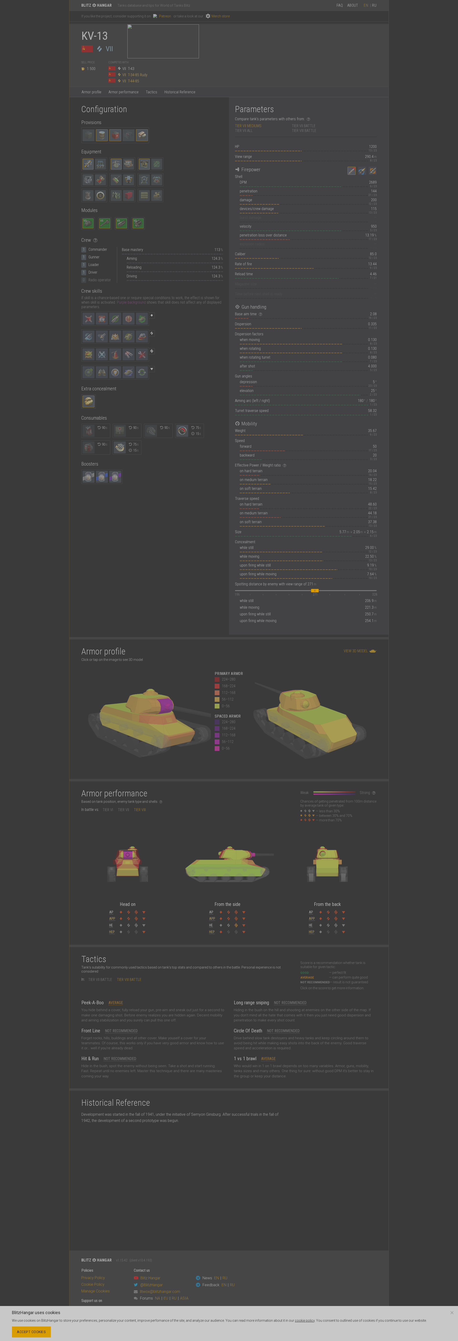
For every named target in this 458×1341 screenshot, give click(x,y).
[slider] (315, 591)
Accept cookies (31, 1332)
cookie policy (305, 1320)
